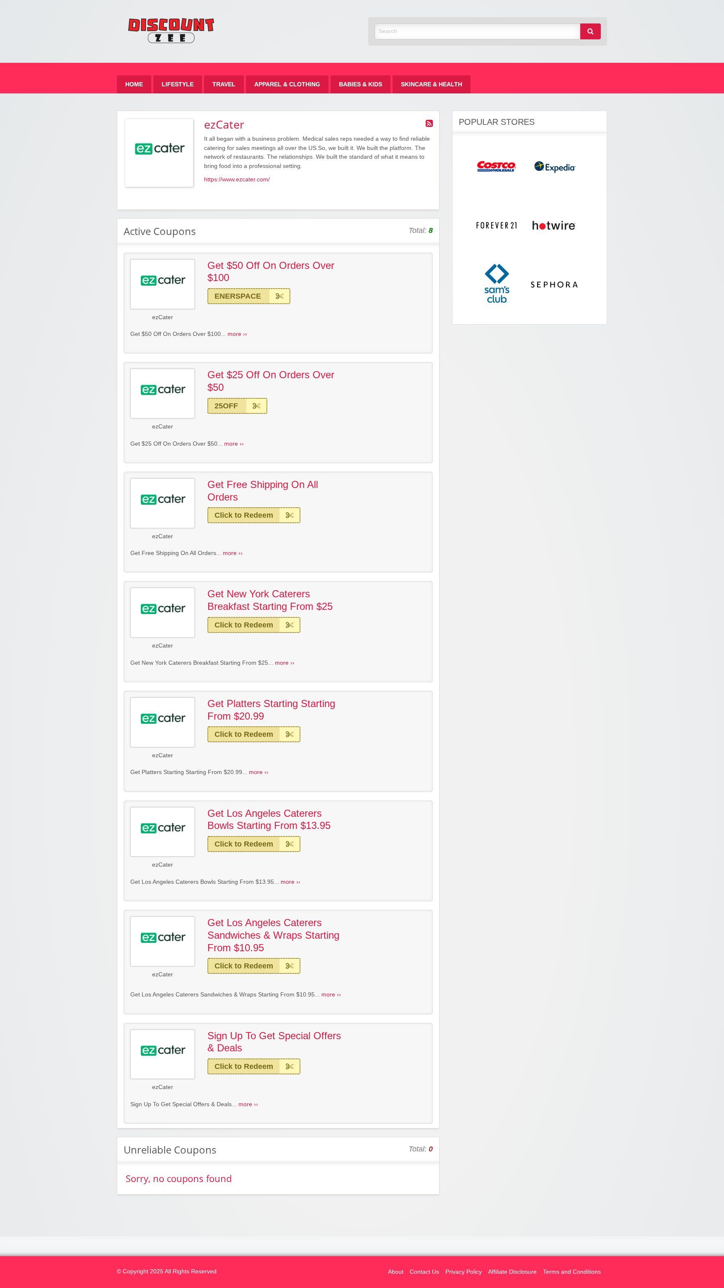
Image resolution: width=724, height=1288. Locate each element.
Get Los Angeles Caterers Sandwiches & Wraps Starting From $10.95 (273, 935)
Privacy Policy (463, 1272)
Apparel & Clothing (287, 84)
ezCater (162, 317)
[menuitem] (134, 84)
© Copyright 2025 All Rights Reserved (167, 1271)
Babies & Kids (360, 84)
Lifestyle (178, 84)
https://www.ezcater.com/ (237, 179)
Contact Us (424, 1272)
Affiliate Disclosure (512, 1272)
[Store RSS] (429, 123)
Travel (223, 84)
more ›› (237, 334)
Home (134, 84)
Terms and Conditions (572, 1272)
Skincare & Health (431, 84)
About (395, 1272)
